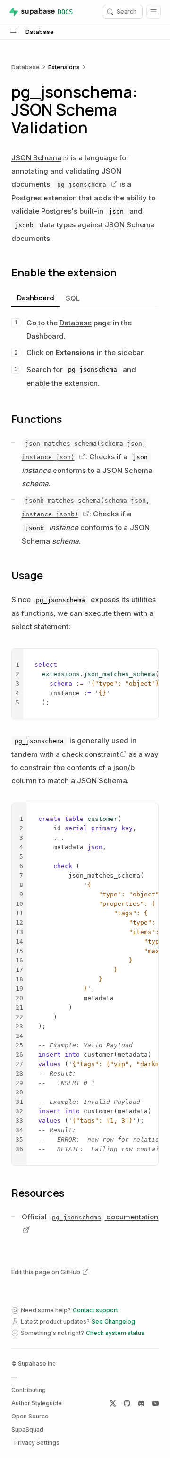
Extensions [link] (64, 67)
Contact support (95, 1310)
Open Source (30, 1416)
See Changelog (113, 1321)
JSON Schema (36, 157)
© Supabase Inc (33, 1363)
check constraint (90, 754)
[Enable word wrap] (135, 658)
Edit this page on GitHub (45, 1272)
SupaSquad (27, 1429)
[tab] (35, 298)
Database (25, 67)
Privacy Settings (37, 1442)
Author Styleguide (36, 1403)
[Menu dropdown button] (153, 12)
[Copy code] (148, 658)
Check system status (115, 1332)
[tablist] (85, 298)
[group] (85, 684)
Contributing (28, 1389)
